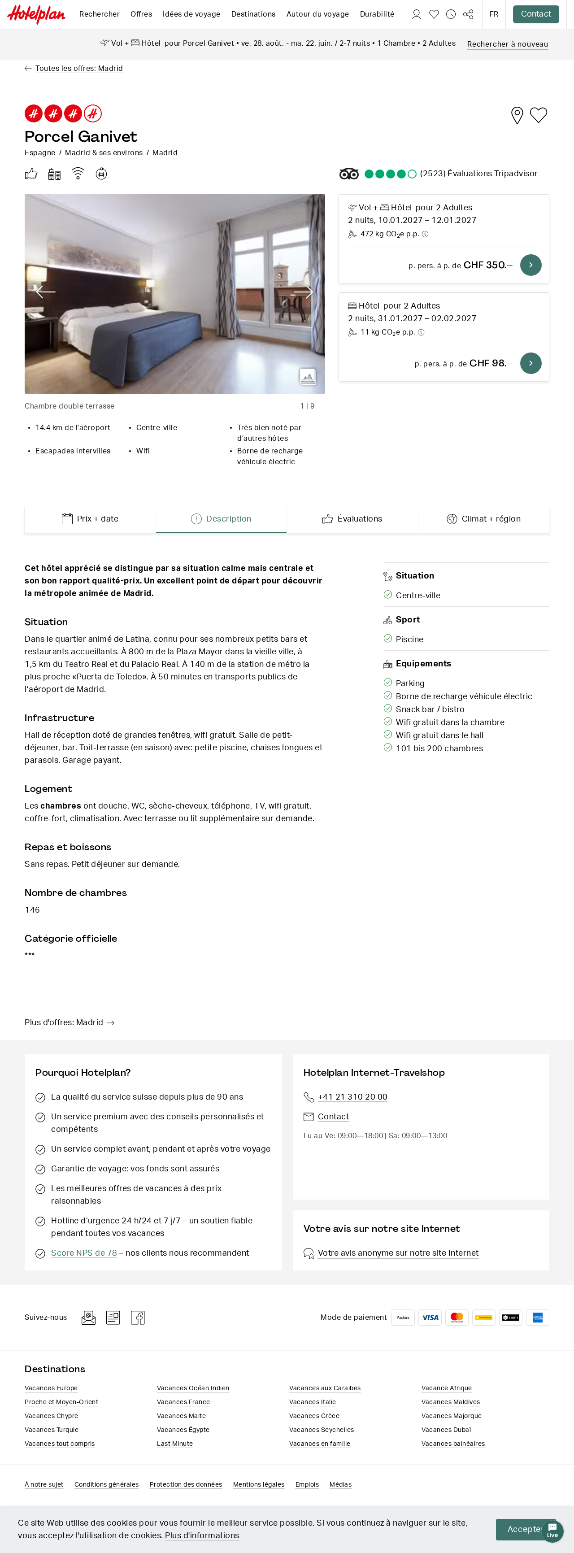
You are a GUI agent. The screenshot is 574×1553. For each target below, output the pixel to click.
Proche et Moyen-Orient (61, 1402)
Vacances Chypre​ (51, 1416)
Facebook (138, 1318)
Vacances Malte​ (181, 1416)
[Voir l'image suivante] (304, 292)
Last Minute (175, 1444)
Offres (141, 14)
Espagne (40, 153)
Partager (468, 14)
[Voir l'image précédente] (46, 292)
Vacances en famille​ (320, 1444)
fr (494, 14)
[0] (434, 14)
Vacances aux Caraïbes (325, 1388)
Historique (451, 14)
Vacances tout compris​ (60, 1444)
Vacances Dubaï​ (446, 1430)
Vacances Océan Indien (193, 1388)
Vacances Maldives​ (451, 1402)
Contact (536, 14)
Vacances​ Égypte (183, 1430)
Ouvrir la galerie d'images (308, 377)
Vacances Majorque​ (452, 1416)
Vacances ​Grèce (314, 1416)
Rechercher (99, 14)
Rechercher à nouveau (507, 44)
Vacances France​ (183, 1402)
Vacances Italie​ (312, 1402)
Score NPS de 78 (84, 1253)
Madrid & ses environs (104, 153)
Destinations (253, 14)
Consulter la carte (517, 115)
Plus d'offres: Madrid (64, 1023)
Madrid (165, 153)
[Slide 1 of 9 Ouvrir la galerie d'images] (175, 294)
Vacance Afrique (447, 1388)
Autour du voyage (318, 14)
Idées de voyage (192, 14)
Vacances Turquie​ (51, 1430)
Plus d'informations (202, 1536)
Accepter (526, 1530)
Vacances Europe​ (51, 1388)
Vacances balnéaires (453, 1444)
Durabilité (377, 14)
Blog (113, 1318)
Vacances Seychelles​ (321, 1430)
